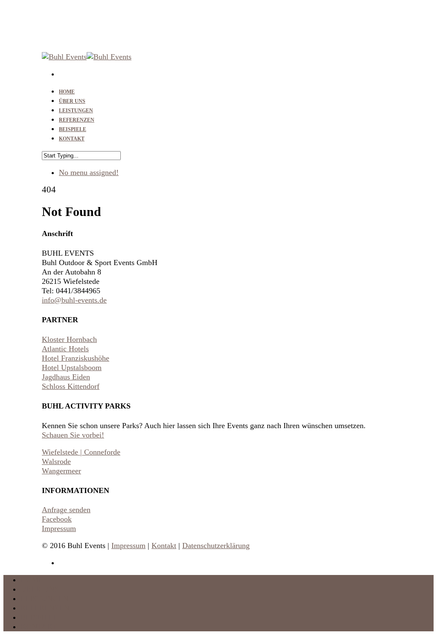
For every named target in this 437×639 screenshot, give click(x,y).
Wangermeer (61, 471)
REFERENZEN (45, 608)
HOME (31, 579)
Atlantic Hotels (65, 348)
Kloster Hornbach (69, 339)
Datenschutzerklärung (216, 545)
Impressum (59, 528)
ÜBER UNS (39, 589)
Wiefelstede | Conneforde (81, 452)
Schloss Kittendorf (70, 386)
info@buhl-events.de (74, 300)
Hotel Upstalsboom (72, 367)
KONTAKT (71, 139)
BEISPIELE (39, 617)
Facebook (57, 519)
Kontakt (163, 545)
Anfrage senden (66, 509)
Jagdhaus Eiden (66, 377)
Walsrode (56, 461)
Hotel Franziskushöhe (75, 358)
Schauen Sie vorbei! (73, 435)
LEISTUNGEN (44, 598)
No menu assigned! (89, 172)
